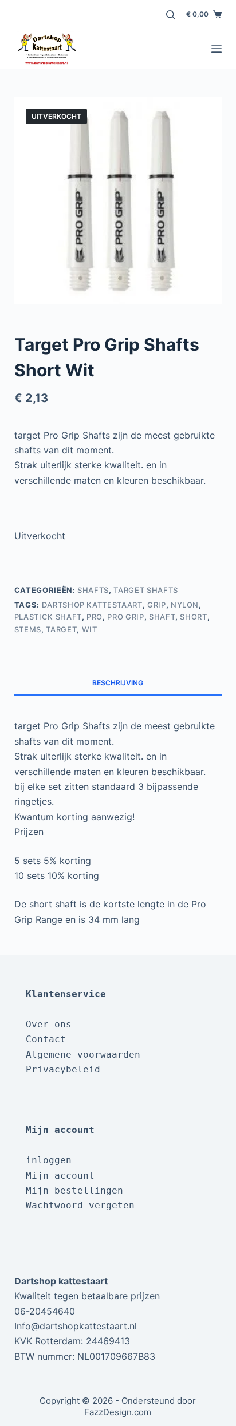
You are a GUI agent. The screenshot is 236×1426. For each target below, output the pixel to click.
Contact (46, 1039)
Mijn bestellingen (74, 1190)
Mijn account (60, 1175)
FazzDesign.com (117, 1412)
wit (89, 629)
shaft (162, 616)
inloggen (49, 1160)
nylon (185, 604)
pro (94, 616)
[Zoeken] (170, 14)
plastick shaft (48, 616)
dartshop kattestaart (92, 604)
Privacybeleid (63, 1069)
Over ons (49, 1024)
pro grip (125, 616)
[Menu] (216, 48)
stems (27, 629)
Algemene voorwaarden (83, 1054)
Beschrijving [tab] (117, 682)
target (61, 629)
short (193, 616)
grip (156, 604)
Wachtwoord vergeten (80, 1205)
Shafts (93, 589)
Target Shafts (145, 589)
